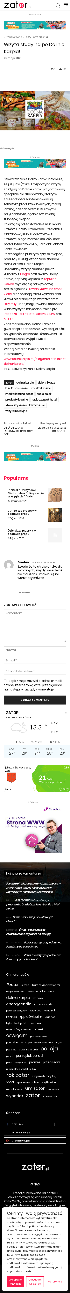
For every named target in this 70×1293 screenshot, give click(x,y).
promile (34, 1062)
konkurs (11, 1017)
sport (10, 1082)
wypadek (14, 1096)
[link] (25, 274)
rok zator (17, 1075)
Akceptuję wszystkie (15, 1281)
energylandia (19, 1004)
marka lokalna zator (19, 394)
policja (49, 1049)
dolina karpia (25, 383)
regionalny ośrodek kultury (21, 1069)
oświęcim (16, 1035)
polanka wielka (28, 1049)
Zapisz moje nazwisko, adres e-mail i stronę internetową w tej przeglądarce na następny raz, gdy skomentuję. (33, 685)
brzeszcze (32, 991)
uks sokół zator (14, 1089)
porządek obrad (29, 1056)
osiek (39, 1029)
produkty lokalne (16, 399)
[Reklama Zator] (33, 828)
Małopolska (21, 1023)
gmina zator (44, 1004)
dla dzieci (47, 991)
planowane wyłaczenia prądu (45, 1042)
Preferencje (55, 1281)
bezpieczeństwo (15, 991)
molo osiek (44, 394)
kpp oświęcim (31, 1017)
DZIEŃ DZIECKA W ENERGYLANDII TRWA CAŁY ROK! (18, 431)
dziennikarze (46, 383)
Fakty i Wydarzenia (36, 37)
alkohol (25, 985)
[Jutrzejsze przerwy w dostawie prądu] (55, 515)
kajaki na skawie (16, 388)
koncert (49, 1010)
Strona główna (13, 37)
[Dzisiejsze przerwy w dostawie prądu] (55, 535)
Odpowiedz (24, 592)
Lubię (60, 1124)
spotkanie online (28, 1082)
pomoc (9, 1056)
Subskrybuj (56, 1140)
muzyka (36, 1023)
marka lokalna (41, 388)
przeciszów (51, 1062)
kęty (9, 1023)
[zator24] (17, 5)
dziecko (38, 998)
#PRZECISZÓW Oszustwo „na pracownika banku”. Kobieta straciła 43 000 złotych (33, 904)
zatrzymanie (50, 1096)
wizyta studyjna (16, 411)
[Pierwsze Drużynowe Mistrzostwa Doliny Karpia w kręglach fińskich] (55, 495)
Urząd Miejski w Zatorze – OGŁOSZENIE (52, 429)
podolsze (11, 1049)
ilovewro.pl (12, 883)
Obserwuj (57, 1132)
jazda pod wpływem (16, 1010)
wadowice (53, 1089)
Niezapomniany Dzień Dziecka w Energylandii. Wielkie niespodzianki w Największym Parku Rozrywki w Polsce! (33, 888)
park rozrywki (38, 1036)
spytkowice (49, 1082)
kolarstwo (35, 1010)
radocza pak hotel (44, 399)
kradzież (50, 1017)
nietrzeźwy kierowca (19, 1029)
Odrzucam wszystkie (35, 1281)
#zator (12, 985)
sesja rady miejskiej (44, 1076)
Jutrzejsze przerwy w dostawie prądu (22, 512)
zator (33, 1095)
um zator (35, 1088)
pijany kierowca (16, 1042)
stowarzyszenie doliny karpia (25, 405)
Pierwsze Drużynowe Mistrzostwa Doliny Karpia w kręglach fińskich (26, 493)
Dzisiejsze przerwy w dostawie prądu (22, 532)
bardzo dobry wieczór (46, 985)
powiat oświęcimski (16, 1062)
